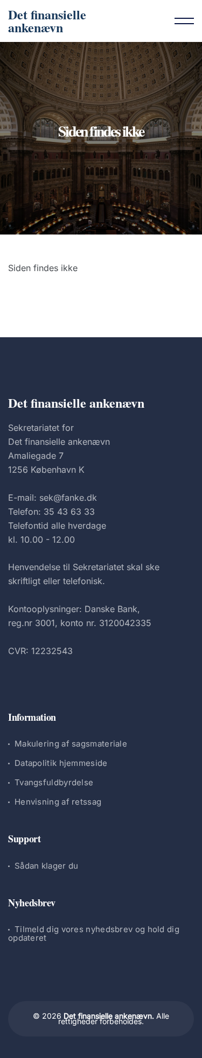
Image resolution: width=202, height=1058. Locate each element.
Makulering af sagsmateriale (71, 744)
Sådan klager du (47, 866)
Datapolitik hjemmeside (61, 763)
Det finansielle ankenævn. (109, 1015)
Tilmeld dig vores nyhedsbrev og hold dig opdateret (93, 933)
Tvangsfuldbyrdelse (54, 782)
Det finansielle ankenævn (47, 21)
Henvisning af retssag (58, 802)
